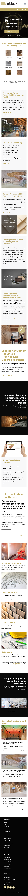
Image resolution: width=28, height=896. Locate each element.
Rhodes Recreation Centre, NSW (12, 798)
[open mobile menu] (25, 3)
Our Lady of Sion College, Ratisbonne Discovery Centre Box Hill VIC (14, 771)
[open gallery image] (14, 559)
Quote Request (7, 857)
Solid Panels (6, 847)
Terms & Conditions (8, 829)
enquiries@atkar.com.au (14, 665)
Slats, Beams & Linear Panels (10, 843)
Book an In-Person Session (11, 115)
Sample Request (7, 859)
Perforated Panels (8, 840)
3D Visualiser (7, 866)
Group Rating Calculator (9, 864)
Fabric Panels (7, 849)
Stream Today (7, 112)
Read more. (24, 692)
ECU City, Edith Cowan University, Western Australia (13, 742)
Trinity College (8, 430)
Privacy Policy (7, 831)
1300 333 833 (16, 663)
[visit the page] (14, 421)
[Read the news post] (14, 732)
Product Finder (7, 838)
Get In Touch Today (7, 376)
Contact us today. (6, 529)
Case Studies (7, 826)
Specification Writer (8, 861)
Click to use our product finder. (17, 81)
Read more (24, 410)
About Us (6, 822)
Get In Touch (6, 322)
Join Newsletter (7, 868)
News (5, 824)
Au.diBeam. (23, 689)
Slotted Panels (7, 845)
